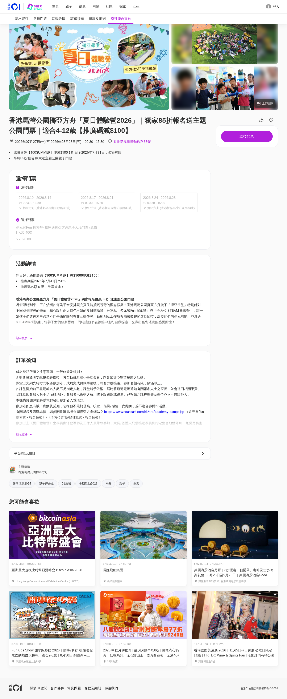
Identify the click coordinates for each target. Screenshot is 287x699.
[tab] (21, 19)
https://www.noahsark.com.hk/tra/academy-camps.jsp (144, 412)
